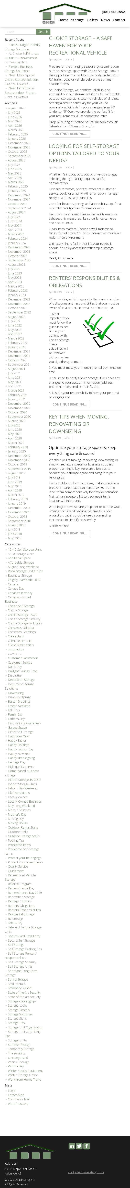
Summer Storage (19, 1045)
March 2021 (16, 390)
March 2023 (16, 286)
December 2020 (19, 403)
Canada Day (16, 588)
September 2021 (19, 364)
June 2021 (15, 377)
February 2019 (18, 499)
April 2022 (15, 334)
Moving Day (16, 819)
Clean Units (16, 636)
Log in (12, 1091)
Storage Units (17, 1040)
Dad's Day (14, 667)
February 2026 (18, 134)
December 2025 (19, 143)
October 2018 (17, 516)
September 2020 (19, 416)
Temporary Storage (21, 1049)
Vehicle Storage (18, 1062)
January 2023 (17, 295)
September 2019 (19, 469)
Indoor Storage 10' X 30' (24, 780)
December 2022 (19, 299)
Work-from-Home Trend (24, 1079)
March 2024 (16, 234)
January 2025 (17, 191)
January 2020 (17, 451)
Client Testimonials (21, 645)
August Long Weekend (23, 567)
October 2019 (17, 464)
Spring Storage (18, 979)
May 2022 (14, 330)
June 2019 (15, 482)
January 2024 (17, 243)
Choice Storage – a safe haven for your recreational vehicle (81, 45)
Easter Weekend (19, 706)
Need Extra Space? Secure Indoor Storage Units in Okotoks (20, 92)
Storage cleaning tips (22, 1001)
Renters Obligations (21, 906)
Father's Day (16, 719)
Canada (13, 584)
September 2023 (19, 260)
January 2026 (17, 138)
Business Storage (20, 575)
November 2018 (19, 512)
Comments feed (19, 1099)
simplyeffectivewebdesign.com (86, 1172)
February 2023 (18, 290)
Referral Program (19, 884)
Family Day (15, 714)
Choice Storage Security (24, 619)
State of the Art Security (24, 992)
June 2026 (15, 117)
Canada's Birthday (20, 593)
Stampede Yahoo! (20, 988)
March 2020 (16, 443)
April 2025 (15, 178)
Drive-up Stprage (19, 697)
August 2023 (16, 264)
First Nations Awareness (24, 723)
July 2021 (14, 373)
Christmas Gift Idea (21, 628)
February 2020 (18, 447)
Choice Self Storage (21, 606)
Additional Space (19, 558)
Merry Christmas (19, 810)
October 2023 (17, 256)
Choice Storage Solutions (25, 623)
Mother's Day (17, 814)
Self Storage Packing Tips (25, 949)
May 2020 (14, 434)
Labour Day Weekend (23, 788)
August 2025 (16, 160)
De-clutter (15, 675)
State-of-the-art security (24, 997)
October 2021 (17, 360)
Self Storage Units (20, 966)
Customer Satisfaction (23, 658)
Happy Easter (17, 740)
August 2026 (16, 108)
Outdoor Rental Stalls (23, 827)
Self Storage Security (22, 962)
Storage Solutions (20, 1014)
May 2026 (14, 121)
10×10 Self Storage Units (25, 549)
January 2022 (17, 347)
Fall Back (14, 710)
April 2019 (15, 490)
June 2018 (15, 534)
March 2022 (16, 338)
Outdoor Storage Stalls (24, 836)
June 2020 (15, 429)
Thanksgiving (16, 1053)
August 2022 (16, 317)
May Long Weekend (21, 806)
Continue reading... (69, 134)
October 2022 (17, 308)
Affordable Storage (21, 562)
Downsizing (16, 693)
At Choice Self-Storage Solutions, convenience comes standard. (22, 58)
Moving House (18, 823)
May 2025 (14, 173)
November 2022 (19, 304)
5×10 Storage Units (21, 554)
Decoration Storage (21, 680)
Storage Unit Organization (25, 1027)
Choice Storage (18, 610)
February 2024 (18, 238)
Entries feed (16, 1095)
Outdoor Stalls (18, 832)
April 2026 (15, 125)
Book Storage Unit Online (25, 571)
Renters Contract (19, 901)
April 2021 (15, 386)
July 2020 (14, 425)
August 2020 (16, 421)
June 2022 (15, 325)
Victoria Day (16, 1066)
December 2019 (19, 456)
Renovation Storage (21, 897)
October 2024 (17, 204)
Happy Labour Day (20, 749)
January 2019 (17, 503)
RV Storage (15, 919)
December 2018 (19, 508)
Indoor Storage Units (22, 784)
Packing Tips (16, 840)
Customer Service (20, 662)
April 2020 (15, 438)
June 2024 (15, 221)
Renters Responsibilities (24, 910)
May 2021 (14, 382)
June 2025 (15, 169)
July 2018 (14, 529)
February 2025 (18, 186)
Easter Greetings (19, 701)
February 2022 (18, 343)
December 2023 (19, 247)
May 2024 (14, 225)
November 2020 (19, 408)
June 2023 (15, 273)
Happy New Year (19, 754)
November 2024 (19, 199)
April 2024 (15, 230)
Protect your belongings (24, 858)
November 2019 (19, 460)
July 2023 (14, 269)
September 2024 (19, 208)
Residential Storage (21, 914)
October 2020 (17, 412)
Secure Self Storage (21, 940)
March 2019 (16, 495)
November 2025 (19, 147)
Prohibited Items (19, 845)
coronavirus (16, 649)
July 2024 (14, 217)
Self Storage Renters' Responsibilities (21, 955)
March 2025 (16, 182)
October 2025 (17, 151)
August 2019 (16, 473)
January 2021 (17, 399)
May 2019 (14, 486)
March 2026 (16, 130)
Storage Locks (17, 1005)
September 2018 (19, 521)
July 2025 (14, 165)
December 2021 (19, 351)
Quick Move (16, 871)
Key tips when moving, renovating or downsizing (79, 424)
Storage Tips (16, 1023)
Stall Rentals (16, 984)
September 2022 (19, 312)
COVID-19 (14, 654)
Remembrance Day (21, 888)
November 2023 (19, 251)
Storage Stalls (17, 1018)
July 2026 (14, 112)
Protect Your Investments (25, 862)
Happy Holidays (18, 745)
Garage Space (17, 727)
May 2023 (14, 277)
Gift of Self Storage (20, 732)
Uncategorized (18, 1058)
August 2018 (16, 525)
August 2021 (16, 369)
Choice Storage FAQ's (22, 615)
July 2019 (14, 477)
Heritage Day (16, 762)
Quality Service (18, 866)
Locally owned (18, 797)
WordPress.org (18, 1104)
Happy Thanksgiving (21, 758)
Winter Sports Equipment (25, 1071)
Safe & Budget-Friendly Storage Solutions (22, 47)
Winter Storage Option (23, 1075)
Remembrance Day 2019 (25, 893)
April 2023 (15, 282)
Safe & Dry (15, 923)
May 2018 (14, 538)
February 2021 (18, 395)
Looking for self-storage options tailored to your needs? (84, 153)
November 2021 (19, 356)
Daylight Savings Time (22, 671)
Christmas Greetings (22, 632)
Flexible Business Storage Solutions (19, 69)
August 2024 (16, 212)
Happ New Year (18, 736)
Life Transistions (19, 793)
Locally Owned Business (25, 801)
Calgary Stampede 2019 (24, 580)
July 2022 (14, 321)
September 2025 (19, 156)
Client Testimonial (20, 641)
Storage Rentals (19, 1010)
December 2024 (19, 195)
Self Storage (16, 945)
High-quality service (21, 767)
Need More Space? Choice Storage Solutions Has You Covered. (22, 79)
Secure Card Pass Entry (24, 936)
